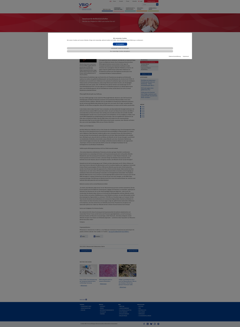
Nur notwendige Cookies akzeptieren (120, 51)
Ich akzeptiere (120, 44)
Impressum (186, 56)
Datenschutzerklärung (175, 56)
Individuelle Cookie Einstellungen (120, 48)
